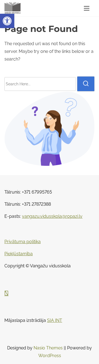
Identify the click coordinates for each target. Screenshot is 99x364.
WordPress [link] (49, 355)
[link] (7, 21)
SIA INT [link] (54, 320)
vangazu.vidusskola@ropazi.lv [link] (52, 216)
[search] (86, 83)
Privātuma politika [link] (22, 241)
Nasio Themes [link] (49, 348)
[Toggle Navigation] (87, 8)
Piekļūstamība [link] (18, 253)
